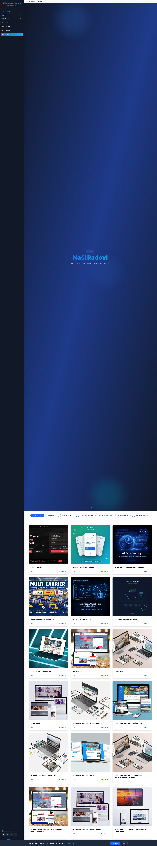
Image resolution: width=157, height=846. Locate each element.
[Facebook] (3, 834)
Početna (7, 11)
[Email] (11, 834)
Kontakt (7, 34)
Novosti (7, 26)
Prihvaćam (115, 843)
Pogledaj (61, 571)
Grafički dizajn (68, 515)
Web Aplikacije (142, 515)
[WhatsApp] (15, 834)
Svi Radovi (37, 515)
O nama (7, 30)
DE (15, 840)
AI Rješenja (52, 515)
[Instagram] (7, 834)
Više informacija (70, 843)
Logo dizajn (107, 515)
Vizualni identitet (124, 515)
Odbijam (124, 843)
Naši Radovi (8, 23)
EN (12, 840)
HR (8, 840)
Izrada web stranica (88, 515)
